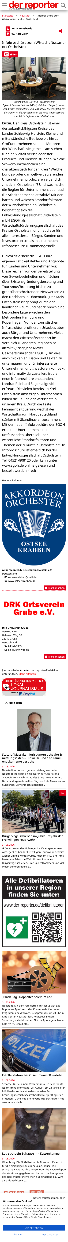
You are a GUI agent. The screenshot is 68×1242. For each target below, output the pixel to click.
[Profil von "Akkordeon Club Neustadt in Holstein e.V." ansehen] (34, 537)
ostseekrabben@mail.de (22, 577)
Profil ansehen (56, 587)
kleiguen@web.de (18, 649)
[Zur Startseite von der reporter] (34, 5)
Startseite (7, 15)
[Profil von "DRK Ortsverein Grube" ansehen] (34, 626)
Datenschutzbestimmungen (49, 1197)
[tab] (10, 54)
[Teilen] (60, 31)
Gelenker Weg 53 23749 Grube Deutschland (12, 638)
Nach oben (15, 702)
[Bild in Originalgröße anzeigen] (34, 78)
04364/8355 (15, 646)
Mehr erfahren (27, 673)
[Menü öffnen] (4, 5)
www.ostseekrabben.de (21, 581)
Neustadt (25, 15)
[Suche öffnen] (63, 5)
